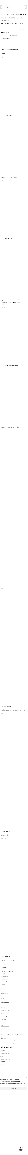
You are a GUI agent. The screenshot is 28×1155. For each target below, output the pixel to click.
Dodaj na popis (13, 43)
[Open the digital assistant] (20, 1148)
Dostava (3, 1127)
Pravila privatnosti (5, 1135)
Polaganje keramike (6, 1095)
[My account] (25, 2)
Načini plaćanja (5, 1124)
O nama (3, 1118)
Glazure (3, 1098)
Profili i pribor (22, 14)
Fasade (3, 1087)
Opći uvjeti (3, 1133)
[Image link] (13, 1021)
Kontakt (3, 1121)
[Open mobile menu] (1, 2)
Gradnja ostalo (4, 1112)
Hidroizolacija (4, 1092)
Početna (3, 14)
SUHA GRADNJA (12, 14)
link (16, 177)
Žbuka (2, 1104)
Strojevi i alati (4, 1109)
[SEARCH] (26, 6)
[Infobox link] (13, 649)
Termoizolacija (4, 1107)
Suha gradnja (4, 1090)
